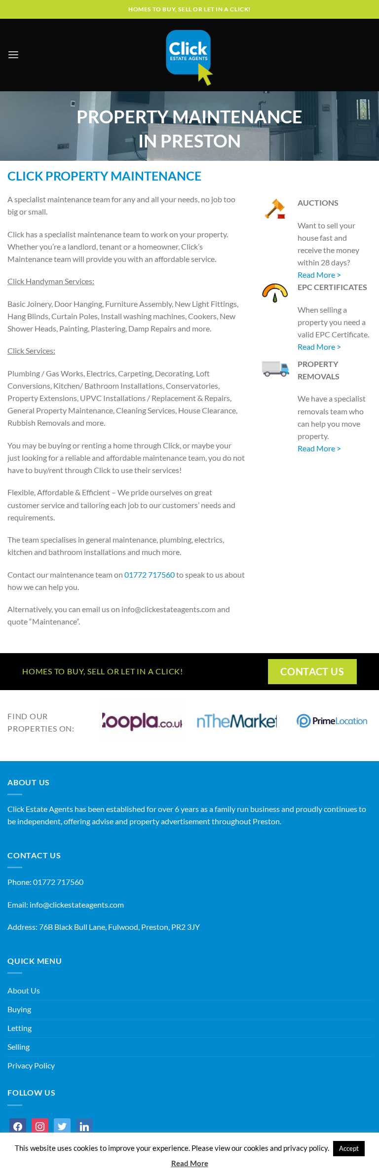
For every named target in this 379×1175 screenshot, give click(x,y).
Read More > (320, 274)
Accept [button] (349, 1148)
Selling (18, 1046)
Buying (19, 1009)
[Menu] (13, 55)
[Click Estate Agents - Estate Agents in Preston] (189, 55)
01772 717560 (149, 574)
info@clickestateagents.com (77, 904)
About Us (23, 990)
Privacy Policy (31, 1065)
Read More (189, 1163)
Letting (19, 1028)
